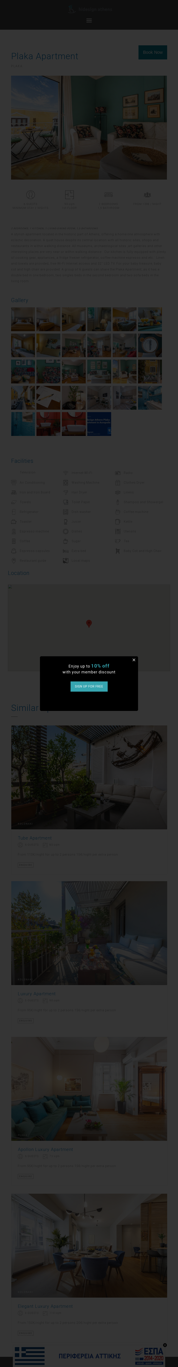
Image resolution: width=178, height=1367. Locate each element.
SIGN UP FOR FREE (89, 686)
